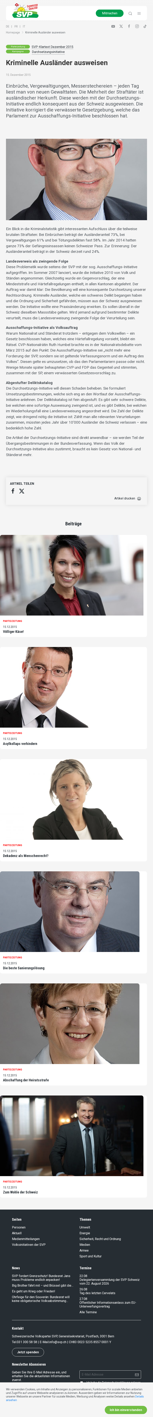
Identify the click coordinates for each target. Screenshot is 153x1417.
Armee (84, 1250)
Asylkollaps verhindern (20, 744)
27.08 (83, 1299)
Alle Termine (88, 1312)
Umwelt (84, 1227)
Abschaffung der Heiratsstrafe (26, 1080)
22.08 (83, 1276)
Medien (84, 1245)
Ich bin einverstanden (126, 1410)
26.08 (83, 1289)
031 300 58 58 (27, 1342)
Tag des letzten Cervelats (97, 1293)
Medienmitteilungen (26, 1239)
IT (24, 26)
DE (7, 26)
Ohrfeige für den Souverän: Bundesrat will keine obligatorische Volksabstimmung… (41, 1299)
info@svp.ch (57, 1342)
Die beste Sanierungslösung (23, 968)
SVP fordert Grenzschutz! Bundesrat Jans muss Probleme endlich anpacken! (41, 1278)
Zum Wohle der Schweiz (20, 1192)
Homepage (13, 32)
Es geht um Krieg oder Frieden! (33, 1291)
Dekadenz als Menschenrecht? (25, 856)
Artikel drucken (124, 498)
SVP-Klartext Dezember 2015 (52, 47)
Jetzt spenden (28, 1352)
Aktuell (17, 1233)
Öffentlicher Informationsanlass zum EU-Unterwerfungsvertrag (107, 1304)
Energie (84, 1233)
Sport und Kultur (90, 1256)
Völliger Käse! (13, 631)
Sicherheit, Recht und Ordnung (100, 1239)
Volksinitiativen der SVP (29, 1245)
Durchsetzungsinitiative (48, 52)
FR (16, 26)
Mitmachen (109, 13)
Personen (19, 1227)
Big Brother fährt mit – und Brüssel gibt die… (42, 1285)
